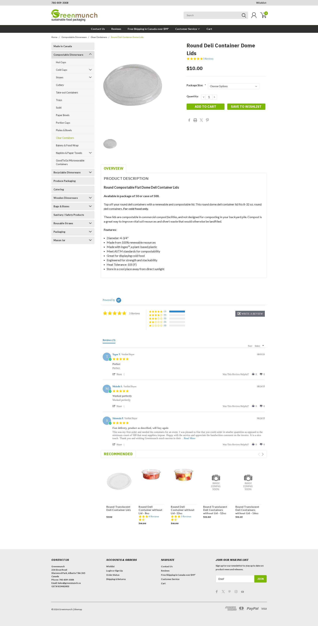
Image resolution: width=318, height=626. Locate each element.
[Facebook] (189, 120)
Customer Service (186, 28)
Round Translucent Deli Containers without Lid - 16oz (247, 510)
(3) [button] (165, 311)
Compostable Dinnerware (74, 37)
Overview (113, 168)
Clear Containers (99, 37)
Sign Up (119, 570)
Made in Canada (63, 46)
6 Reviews (154, 516)
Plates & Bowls (64, 130)
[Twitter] (201, 120)
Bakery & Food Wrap (67, 145)
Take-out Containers (67, 92)
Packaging (59, 231)
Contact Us (98, 28)
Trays (59, 100)
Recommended (118, 453)
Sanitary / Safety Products (69, 214)
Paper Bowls (62, 115)
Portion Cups (63, 122)
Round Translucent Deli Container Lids (118, 508)
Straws (59, 77)
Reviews (116, 28)
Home (54, 37)
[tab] (109, 341)
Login (109, 570)
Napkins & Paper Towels (69, 152)
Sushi (58, 107)
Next (263, 454)
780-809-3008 (59, 2)
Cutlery (60, 84)
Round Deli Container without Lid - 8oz (150, 510)
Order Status (112, 574)
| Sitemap (77, 609)
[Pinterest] (207, 120)
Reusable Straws (63, 223)
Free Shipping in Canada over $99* (148, 28)
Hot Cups (61, 62)
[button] (250, 314)
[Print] (195, 120)
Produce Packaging (65, 180)
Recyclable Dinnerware (67, 172)
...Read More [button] (188, 438)
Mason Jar (59, 240)
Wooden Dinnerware (66, 197)
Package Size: (196, 85)
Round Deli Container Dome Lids (127, 37)
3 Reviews (208, 58)
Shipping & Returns (116, 579)
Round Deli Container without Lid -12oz (183, 510)
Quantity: (193, 96)
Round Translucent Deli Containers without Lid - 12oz (215, 510)
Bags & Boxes (61, 206)
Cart (209, 28)
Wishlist (261, 2)
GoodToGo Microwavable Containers (70, 162)
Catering (59, 189)
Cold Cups (61, 69)
